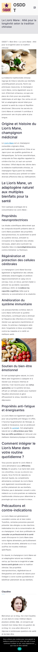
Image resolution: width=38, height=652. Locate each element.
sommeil (15, 428)
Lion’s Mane (9, 143)
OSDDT (5, 42)
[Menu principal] (34, 7)
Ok (19, 649)
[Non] (35, 644)
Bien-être (13, 42)
